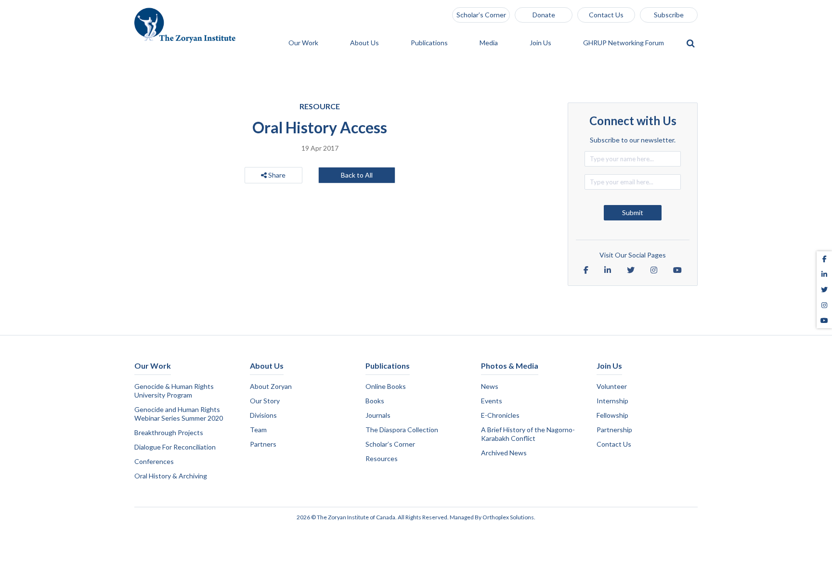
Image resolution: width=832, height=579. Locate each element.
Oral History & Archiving (170, 476)
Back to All (357, 175)
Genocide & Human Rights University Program (174, 390)
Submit (632, 212)
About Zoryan (271, 386)
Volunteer (612, 386)
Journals (377, 415)
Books (374, 401)
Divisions (263, 415)
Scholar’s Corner (481, 15)
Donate (544, 15)
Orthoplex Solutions (508, 517)
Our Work (304, 43)
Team (258, 429)
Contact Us (606, 15)
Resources (381, 458)
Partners (263, 444)
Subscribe (669, 15)
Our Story (265, 401)
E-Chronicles (500, 415)
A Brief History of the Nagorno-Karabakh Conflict (528, 433)
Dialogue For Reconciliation (175, 447)
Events (491, 401)
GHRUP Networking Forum (624, 43)
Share (276, 175)
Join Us (541, 43)
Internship (612, 401)
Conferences (154, 461)
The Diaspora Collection (401, 429)
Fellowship (612, 415)
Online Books (385, 386)
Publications (430, 43)
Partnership (614, 429)
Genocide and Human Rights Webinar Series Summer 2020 (178, 413)
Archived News (504, 453)
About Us (365, 43)
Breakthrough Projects (168, 432)
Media (489, 43)
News (489, 386)
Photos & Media (509, 365)
